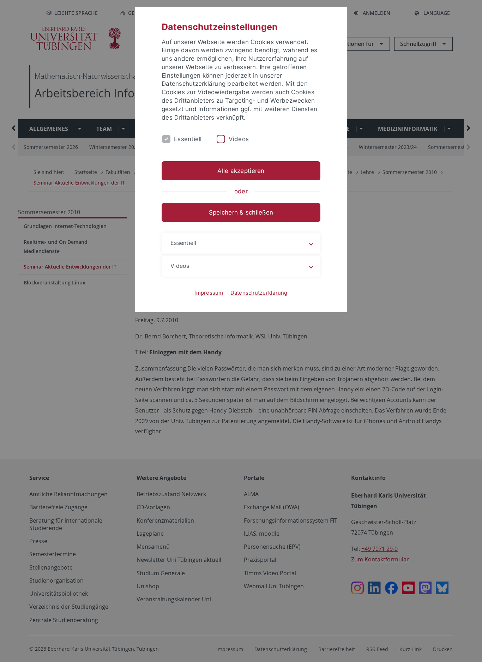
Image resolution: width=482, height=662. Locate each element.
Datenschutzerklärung (259, 292)
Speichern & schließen (241, 212)
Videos (239, 139)
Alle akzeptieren (240, 170)
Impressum (208, 292)
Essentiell (188, 139)
